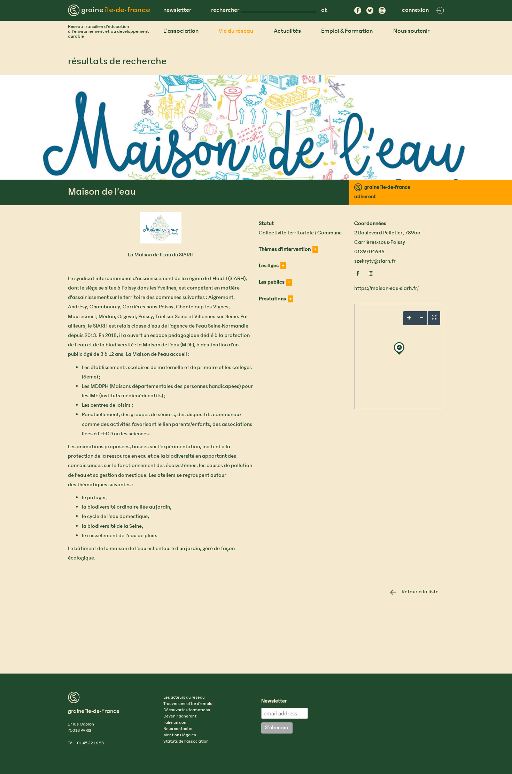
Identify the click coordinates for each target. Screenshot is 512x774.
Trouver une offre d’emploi (188, 704)
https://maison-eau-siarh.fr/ (386, 288)
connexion (415, 10)
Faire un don (174, 723)
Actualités (287, 31)
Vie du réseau (236, 31)
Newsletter (274, 701)
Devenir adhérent (179, 716)
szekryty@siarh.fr (375, 261)
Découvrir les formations (186, 710)
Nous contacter (178, 729)
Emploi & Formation (347, 31)
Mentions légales (179, 735)
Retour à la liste (420, 592)
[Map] (399, 356)
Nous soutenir (411, 31)
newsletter (177, 10)
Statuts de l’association (186, 741)
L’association (181, 31)
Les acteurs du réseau (184, 697)
